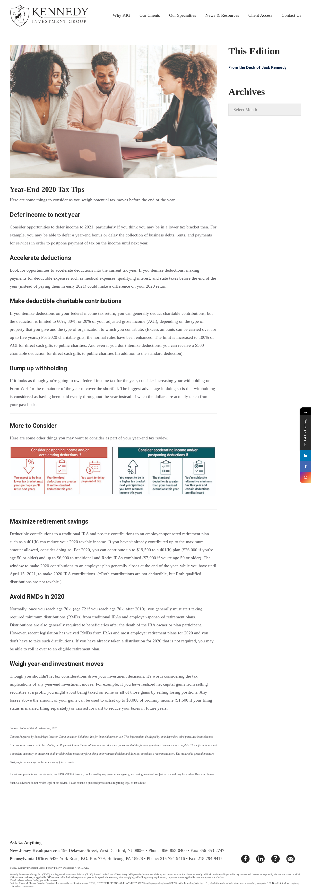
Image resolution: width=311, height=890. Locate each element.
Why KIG (121, 15)
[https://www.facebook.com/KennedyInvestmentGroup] (305, 466)
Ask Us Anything (26, 842)
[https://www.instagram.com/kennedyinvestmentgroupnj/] (305, 477)
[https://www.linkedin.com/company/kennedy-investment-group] (305, 455)
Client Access (260, 15)
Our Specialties (182, 15)
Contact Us (291, 15)
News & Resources (222, 15)
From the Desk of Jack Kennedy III (259, 67)
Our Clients (149, 15)
